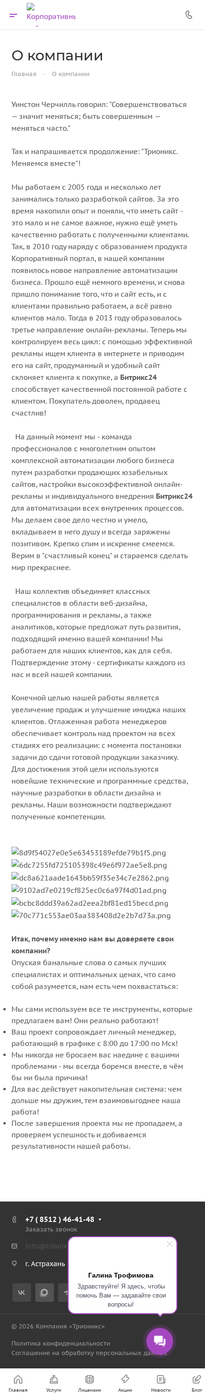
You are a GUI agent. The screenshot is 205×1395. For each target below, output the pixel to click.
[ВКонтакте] (21, 1292)
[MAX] (44, 1292)
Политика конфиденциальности (60, 1343)
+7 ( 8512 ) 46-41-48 (59, 1219)
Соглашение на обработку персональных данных (89, 1353)
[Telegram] (67, 1292)
